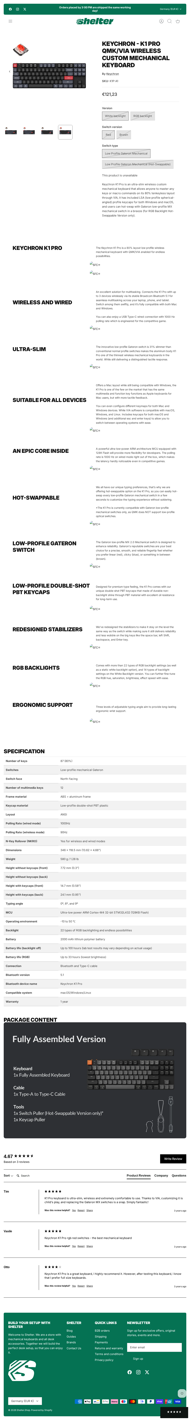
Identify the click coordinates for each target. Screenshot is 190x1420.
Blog (70, 1330)
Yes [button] (74, 1210)
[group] (23, 1156)
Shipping (101, 1336)
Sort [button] (7, 1175)
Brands (71, 1342)
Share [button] (89, 1210)
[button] (174, 1412)
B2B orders (102, 1330)
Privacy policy (104, 1360)
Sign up (138, 1358)
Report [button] (81, 1210)
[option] (49, 75)
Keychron (112, 74)
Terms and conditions (109, 1354)
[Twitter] (24, 9)
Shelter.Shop (23, 1410)
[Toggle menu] (12, 21)
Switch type (110, 145)
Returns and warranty (109, 1348)
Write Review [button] (173, 1159)
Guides (71, 1336)
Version (107, 108)
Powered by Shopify (41, 1410)
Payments (101, 1342)
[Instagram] (17, 9)
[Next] (135, 9)
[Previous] (54, 9)
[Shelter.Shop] (95, 21)
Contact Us (74, 1348)
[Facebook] (10, 9)
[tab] (139, 1176)
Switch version (112, 127)
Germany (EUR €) (169, 9)
